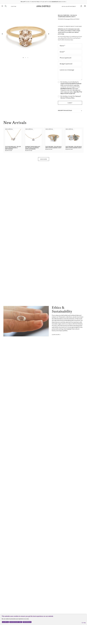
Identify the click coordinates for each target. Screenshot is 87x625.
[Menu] (2, 6)
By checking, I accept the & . (70, 97)
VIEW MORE (43, 159)
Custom (13, 6)
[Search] (5, 6)
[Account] (81, 6)
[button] (2, 34)
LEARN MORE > (56, 334)
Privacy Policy (70, 97)
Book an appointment (69, 6)
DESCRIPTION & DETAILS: (65, 110)
